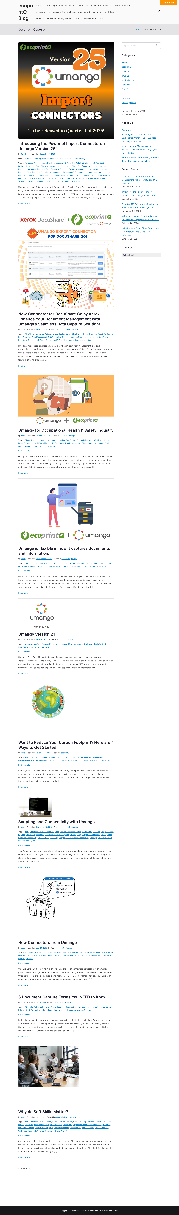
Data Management (39, 337)
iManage (96, 952)
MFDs (39, 443)
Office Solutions (54, 178)
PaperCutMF (73, 760)
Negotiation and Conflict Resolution (87, 1125)
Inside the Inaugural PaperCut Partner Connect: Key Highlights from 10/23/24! (140, 218)
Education (68, 158)
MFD (111, 563)
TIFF (66, 1010)
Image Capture (24, 443)
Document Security (57, 172)
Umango (82, 158)
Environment (98, 757)
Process (41, 838)
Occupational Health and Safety (68, 443)
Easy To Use (71, 440)
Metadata (27, 178)
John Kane (25, 154)
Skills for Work (88, 1128)
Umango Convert (105, 838)
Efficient (89, 644)
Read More (23, 203)
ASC (64, 163)
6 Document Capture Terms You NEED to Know (62, 997)
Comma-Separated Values (70, 832)
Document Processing (98, 169)
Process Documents (96, 443)
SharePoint (22, 181)
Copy (41, 563)
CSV (102, 832)
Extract (73, 835)
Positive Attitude (41, 1128)
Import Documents (88, 175)
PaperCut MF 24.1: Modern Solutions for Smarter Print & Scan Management (140, 206)
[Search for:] (141, 46)
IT (110, 175)
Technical (49, 1010)
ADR (26, 1007)
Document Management (36, 158)
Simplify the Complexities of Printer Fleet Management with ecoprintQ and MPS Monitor (141, 180)
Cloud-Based (83, 334)
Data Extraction (24, 337)
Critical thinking (79, 1122)
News (76, 158)
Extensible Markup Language (57, 835)
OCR (104, 644)
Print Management (74, 178)
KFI (23, 1010)
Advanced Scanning (33, 163)
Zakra (102, 1211)
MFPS (45, 443)
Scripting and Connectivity (78, 838)
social (23, 329)
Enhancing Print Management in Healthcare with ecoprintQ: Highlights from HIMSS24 (76, 12)
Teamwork (32, 1131)
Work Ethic (65, 1131)
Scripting (62, 838)
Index (33, 443)
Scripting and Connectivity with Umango (56, 821)
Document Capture (98, 166)
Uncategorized (129, 102)
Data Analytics (95, 334)
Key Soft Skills (56, 1125)
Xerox (90, 340)
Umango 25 (40, 181)
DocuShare (103, 337)
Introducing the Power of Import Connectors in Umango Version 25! (138, 194)
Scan (85, 178)
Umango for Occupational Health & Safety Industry (65, 430)
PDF (32, 1010)
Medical (109, 952)
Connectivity (87, 832)
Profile (107, 443)
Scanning (103, 178)
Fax (57, 760)
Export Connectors (47, 340)
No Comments (24, 451)
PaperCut (63, 760)
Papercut (68, 1117)
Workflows (52, 446)
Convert (96, 832)
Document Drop (43, 169)
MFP (20, 955)
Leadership (67, 1125)
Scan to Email (93, 178)
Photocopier (61, 566)
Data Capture (107, 334)
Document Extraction (59, 169)
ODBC (103, 835)
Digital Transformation (81, 166)
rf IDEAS (126, 94)
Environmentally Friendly (45, 760)
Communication (58, 1122)
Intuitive (125, 76)
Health (106, 440)
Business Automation (26, 166)
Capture (28, 563)
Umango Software (52, 1131)
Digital (27, 440)
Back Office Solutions (98, 163)
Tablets (36, 446)
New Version (28, 955)
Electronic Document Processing (88, 172)
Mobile (51, 443)
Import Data (75, 175)
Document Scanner (68, 563)
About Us (40, 5)
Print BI (125, 89)
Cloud (74, 334)
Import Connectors (61, 175)
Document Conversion (27, 169)
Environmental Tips (26, 760)
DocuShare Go (24, 340)
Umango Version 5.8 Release (85, 955)
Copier (35, 563)
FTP (19, 1010)
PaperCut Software (26, 1128)
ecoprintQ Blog (25, 12)
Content (49, 952)
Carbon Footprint (55, 757)
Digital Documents (48, 166)
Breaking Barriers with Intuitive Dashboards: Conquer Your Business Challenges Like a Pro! (89, 5)
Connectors (40, 952)
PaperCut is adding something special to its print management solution (69, 18)
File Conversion (106, 1007)
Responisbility (75, 1128)
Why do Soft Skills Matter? (43, 1111)
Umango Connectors (54, 181)
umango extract (24, 841)
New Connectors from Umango (47, 942)
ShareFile (42, 955)
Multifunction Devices (46, 566)
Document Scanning (40, 172)
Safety (21, 446)
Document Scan (24, 172)
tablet (98, 566)
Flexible (89, 563)
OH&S (84, 443)
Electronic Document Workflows (89, 440)
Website (29, 959)
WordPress (113, 1211)
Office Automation (39, 178)
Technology (59, 1010)
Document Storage (68, 644)
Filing (79, 835)
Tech (42, 1010)
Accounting (29, 952)
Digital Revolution (64, 166)
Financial (82, 952)
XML (34, 841)
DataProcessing (54, 337)
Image (89, 952)
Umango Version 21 (36, 634)
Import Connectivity (44, 175)
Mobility (33, 566)
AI (43, 163)
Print (64, 178)
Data (38, 166)
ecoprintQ (59, 158)
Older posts (25, 1168)
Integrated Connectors (91, 835)
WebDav (21, 959)
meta (20, 178)
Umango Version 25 (72, 181)
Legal (103, 952)
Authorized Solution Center (78, 163)
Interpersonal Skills (41, 1125)
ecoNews (50, 158)
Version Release (104, 955)
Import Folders (102, 175)
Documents (30, 835)
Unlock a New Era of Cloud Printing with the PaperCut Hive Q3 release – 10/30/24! (141, 231)
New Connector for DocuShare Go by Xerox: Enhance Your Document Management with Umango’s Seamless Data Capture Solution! (59, 319)
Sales (37, 1010)
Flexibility (97, 644)
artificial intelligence (53, 163)
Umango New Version (64, 955)
